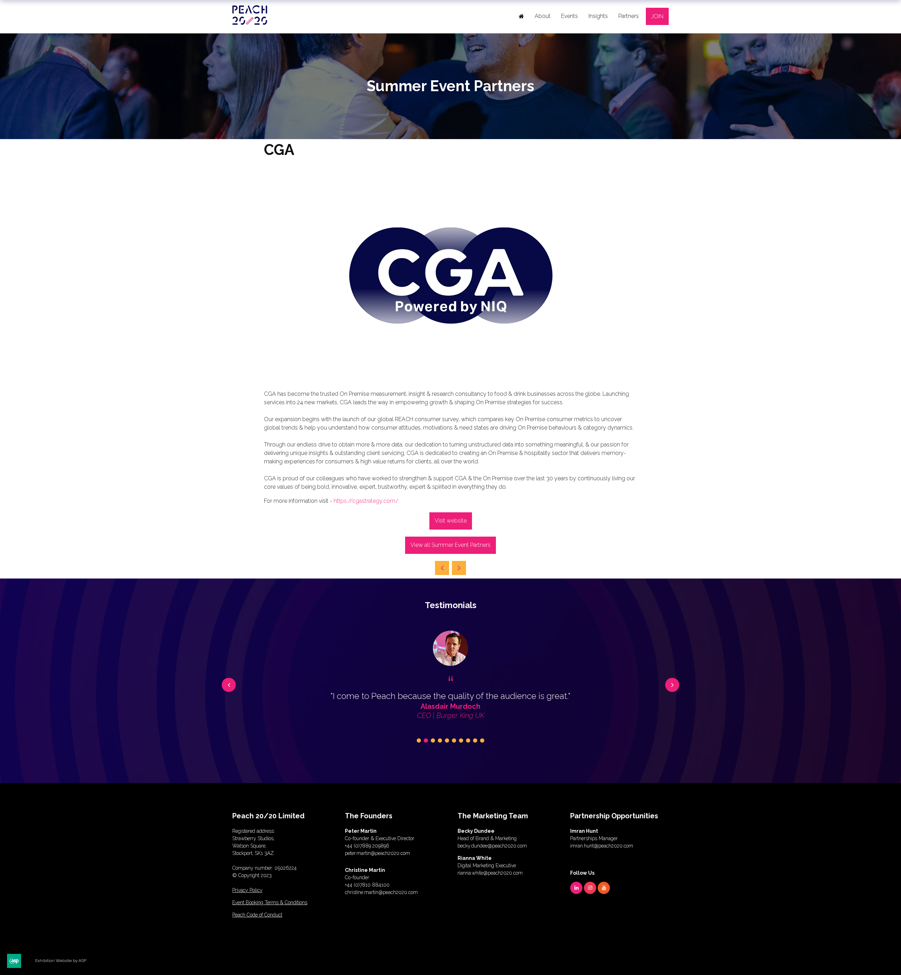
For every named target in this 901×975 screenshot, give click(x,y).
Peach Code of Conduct (257, 915)
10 (482, 740)
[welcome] (249, 22)
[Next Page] (459, 568)
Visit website (451, 520)
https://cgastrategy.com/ (366, 501)
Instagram (590, 888)
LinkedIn (576, 888)
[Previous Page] (442, 568)
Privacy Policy (247, 890)
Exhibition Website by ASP (60, 960)
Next (672, 685)
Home (521, 16)
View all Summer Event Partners (450, 545)
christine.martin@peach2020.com (381, 892)
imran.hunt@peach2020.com (601, 846)
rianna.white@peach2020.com (490, 873)
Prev (229, 685)
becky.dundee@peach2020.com (492, 846)
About (542, 16)
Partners (628, 16)
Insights (598, 16)
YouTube (604, 888)
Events (569, 16)
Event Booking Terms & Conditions (269, 902)
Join (657, 16)
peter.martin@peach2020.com (377, 853)
